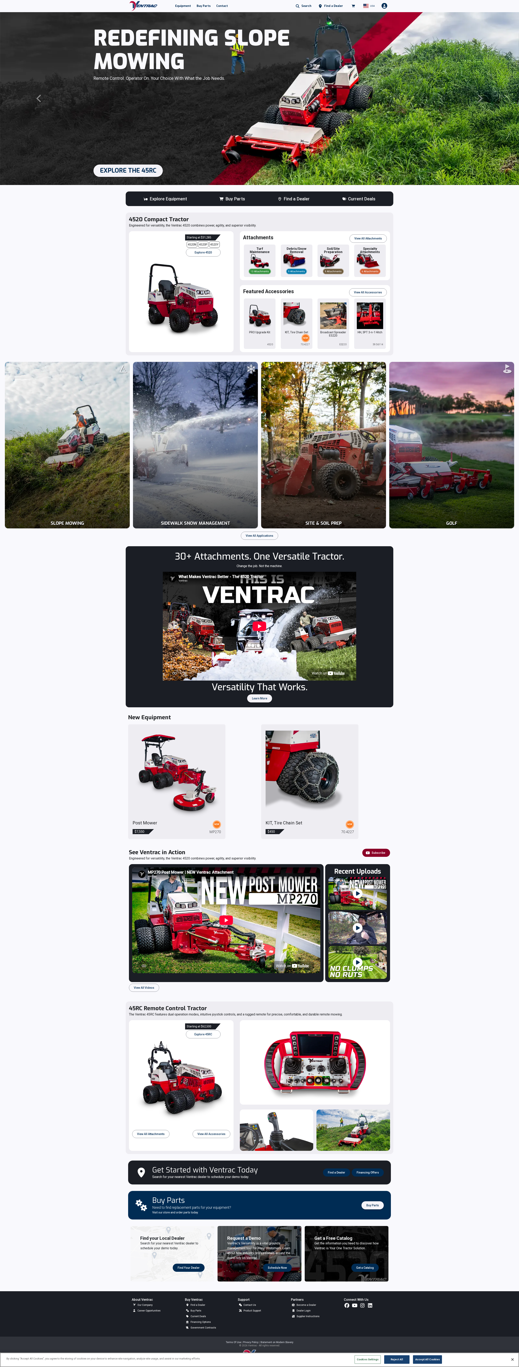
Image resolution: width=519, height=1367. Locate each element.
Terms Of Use (234, 1342)
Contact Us (249, 1305)
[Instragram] (362, 1306)
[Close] (512, 1359)
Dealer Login (303, 1310)
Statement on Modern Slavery (276, 1342)
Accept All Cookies (427, 1359)
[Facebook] (347, 1306)
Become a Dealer (306, 1305)
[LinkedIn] (370, 1306)
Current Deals (198, 1316)
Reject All (397, 1359)
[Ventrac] (143, 6)
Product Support (252, 1310)
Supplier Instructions (308, 1316)
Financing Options (200, 1322)
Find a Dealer (197, 1305)
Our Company (145, 1305)
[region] (259, 1360)
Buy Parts (195, 1310)
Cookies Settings (368, 1359)
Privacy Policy (251, 1342)
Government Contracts (203, 1327)
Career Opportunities (149, 1310)
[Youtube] (355, 1306)
